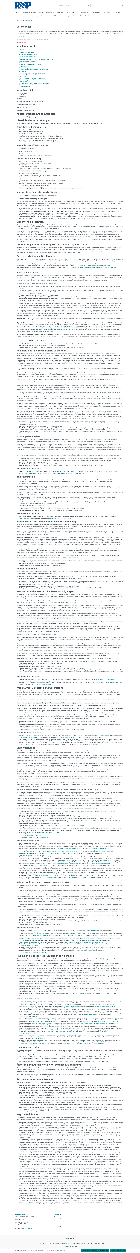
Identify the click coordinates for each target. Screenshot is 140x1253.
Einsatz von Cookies (24, 63)
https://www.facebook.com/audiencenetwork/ (71, 802)
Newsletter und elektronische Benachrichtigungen (32, 73)
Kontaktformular (28, 1228)
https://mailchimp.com (116, 682)
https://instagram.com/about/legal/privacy (30, 932)
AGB (54, 1216)
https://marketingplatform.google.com (67, 848)
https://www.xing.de (86, 950)
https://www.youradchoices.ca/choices (35, 833)
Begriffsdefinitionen (24, 86)
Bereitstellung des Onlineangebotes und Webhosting (33, 69)
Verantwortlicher (23, 51)
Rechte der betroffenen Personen (28, 85)
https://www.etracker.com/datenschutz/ (30, 737)
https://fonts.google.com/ (91, 1014)
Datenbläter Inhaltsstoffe (59, 1227)
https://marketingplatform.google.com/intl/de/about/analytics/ (63, 851)
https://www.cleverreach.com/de (105, 679)
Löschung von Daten (24, 81)
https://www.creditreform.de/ (27, 518)
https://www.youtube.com (43, 1042)
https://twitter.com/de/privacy (104, 944)
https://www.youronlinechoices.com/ (63, 329)
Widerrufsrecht (57, 1218)
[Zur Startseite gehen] (23, 5)
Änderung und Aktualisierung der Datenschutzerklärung (34, 83)
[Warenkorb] (123, 5)
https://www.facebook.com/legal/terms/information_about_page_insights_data (101, 938)
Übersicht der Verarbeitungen (27, 52)
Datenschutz (56, 1223)
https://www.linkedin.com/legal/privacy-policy (31, 942)
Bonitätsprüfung (23, 68)
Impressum (32, 110)
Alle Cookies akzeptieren (118, 1250)
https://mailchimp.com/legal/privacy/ (41, 684)
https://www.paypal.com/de (31, 473)
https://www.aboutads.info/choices (32, 835)
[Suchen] (89, 5)
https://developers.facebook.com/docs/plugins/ (32, 1004)
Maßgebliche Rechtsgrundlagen (27, 56)
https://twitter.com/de (108, 1036)
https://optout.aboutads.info (43, 329)
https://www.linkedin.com (91, 940)
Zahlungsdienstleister (25, 66)
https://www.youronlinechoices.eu (50, 832)
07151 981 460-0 (20, 1220)
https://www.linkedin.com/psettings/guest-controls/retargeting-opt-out (83, 942)
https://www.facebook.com (44, 875)
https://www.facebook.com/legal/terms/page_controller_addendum (37, 938)
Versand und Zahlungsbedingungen (62, 1221)
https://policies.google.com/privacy (100, 848)
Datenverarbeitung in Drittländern (28, 61)
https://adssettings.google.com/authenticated (31, 855)
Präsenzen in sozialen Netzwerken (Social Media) (32, 78)
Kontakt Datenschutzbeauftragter (28, 54)
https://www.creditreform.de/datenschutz (59, 518)
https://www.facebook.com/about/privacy (78, 877)
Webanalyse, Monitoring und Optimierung (30, 74)
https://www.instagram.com (91, 930)
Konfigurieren (104, 1250)
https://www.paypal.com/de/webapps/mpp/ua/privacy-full (67, 473)
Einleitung (21, 49)
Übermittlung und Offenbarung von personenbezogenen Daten (36, 59)
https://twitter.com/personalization (28, 945)
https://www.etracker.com (102, 735)
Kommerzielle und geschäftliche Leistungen (30, 64)
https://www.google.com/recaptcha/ (74, 1030)
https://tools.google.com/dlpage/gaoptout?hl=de (61, 853)
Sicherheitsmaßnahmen (25, 57)
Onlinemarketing (23, 76)
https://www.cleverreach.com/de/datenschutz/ (44, 681)
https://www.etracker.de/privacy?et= (71, 737)
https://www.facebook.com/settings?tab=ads (31, 879)
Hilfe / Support (70, 1238)
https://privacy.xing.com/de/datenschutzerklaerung (33, 952)
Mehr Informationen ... (62, 1250)
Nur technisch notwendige (90, 1250)
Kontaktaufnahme (24, 71)
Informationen (57, 1214)
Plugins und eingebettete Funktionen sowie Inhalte (33, 80)
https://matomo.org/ (92, 744)
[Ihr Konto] (119, 5)
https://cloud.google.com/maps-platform (107, 1021)
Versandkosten (66, 1243)
